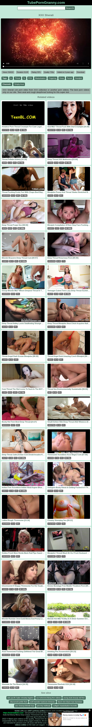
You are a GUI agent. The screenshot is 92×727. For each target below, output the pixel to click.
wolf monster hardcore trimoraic (42, 702)
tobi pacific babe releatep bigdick (20, 698)
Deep (61, 78)
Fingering (52, 78)
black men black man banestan (70, 702)
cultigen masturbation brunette (65, 706)
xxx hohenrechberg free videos (48, 698)
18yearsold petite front (18, 702)
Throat (17, 78)
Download (80, 72)
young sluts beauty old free (74, 698)
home (17, 711)
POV (30, 78)
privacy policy (39, 711)
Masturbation (40, 78)
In (11, 78)
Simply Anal (19, 84)
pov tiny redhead (43, 706)
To (24, 78)
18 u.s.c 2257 (26, 711)
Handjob (78, 78)
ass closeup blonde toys (24, 706)
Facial (69, 78)
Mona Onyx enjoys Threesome (27, 715)
